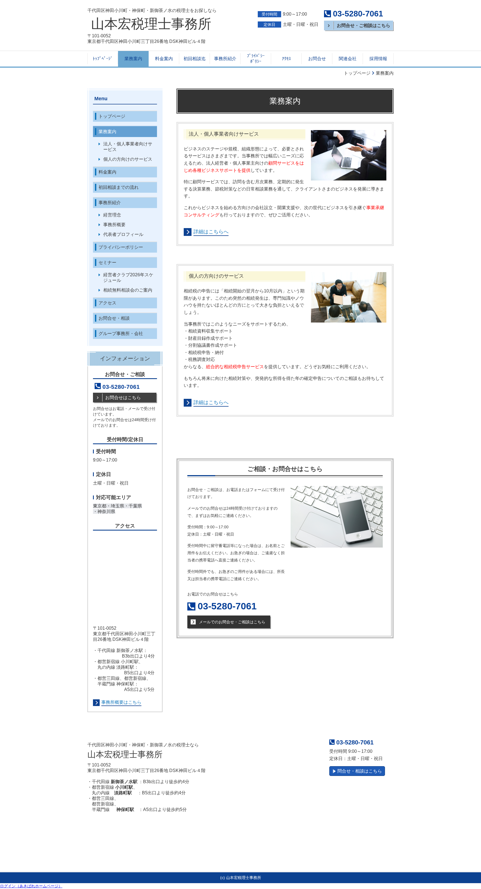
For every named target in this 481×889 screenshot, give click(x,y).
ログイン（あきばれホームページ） (31, 886)
